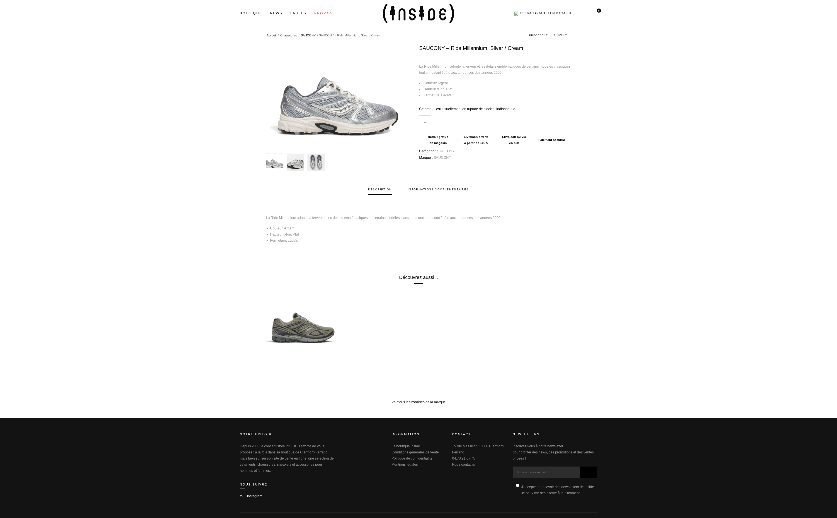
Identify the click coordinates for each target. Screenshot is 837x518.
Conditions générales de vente (415, 452)
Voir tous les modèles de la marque (418, 402)
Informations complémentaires (438, 189)
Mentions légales (404, 464)
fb (241, 496)
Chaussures (288, 35)
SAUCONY (308, 35)
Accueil (271, 35)
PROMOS (323, 13)
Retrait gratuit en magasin (545, 13)
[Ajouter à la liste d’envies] (425, 122)
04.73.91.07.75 (463, 458)
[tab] (380, 189)
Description (380, 189)
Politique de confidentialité (411, 458)
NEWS (276, 13)
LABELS (298, 13)
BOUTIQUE (251, 13)
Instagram (254, 496)
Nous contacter (463, 464)
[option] (274, 162)
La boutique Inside (405, 446)
